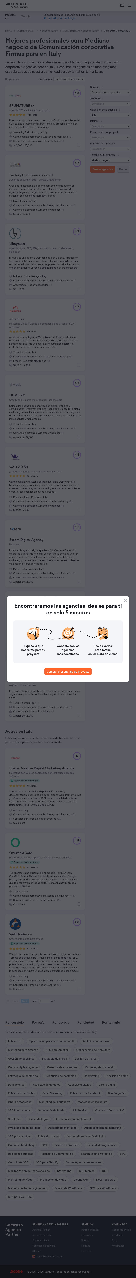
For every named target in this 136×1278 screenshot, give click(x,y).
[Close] (125, 600)
